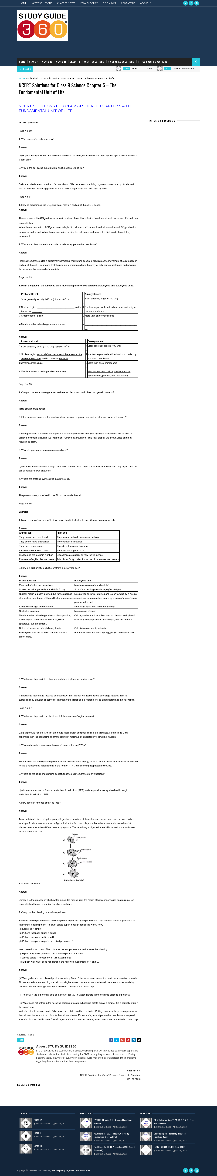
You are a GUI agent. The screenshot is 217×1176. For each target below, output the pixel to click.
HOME (23, 3)
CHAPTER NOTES (66, 3)
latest (111, 68)
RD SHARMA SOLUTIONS (121, 61)
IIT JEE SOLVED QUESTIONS (152, 61)
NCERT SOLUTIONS (41, 3)
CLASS (32, 61)
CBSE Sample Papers (169, 68)
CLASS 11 (61, 61)
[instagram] (196, 3)
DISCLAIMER (109, 3)
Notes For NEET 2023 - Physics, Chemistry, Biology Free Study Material (111, 1135)
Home (22, 61)
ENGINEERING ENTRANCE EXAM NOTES (169, 1147)
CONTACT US (128, 3)
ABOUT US (146, 3)
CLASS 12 (75, 61)
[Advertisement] (142, 32)
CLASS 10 (47, 61)
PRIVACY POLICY (89, 3)
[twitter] (185, 3)
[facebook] (191, 3)
